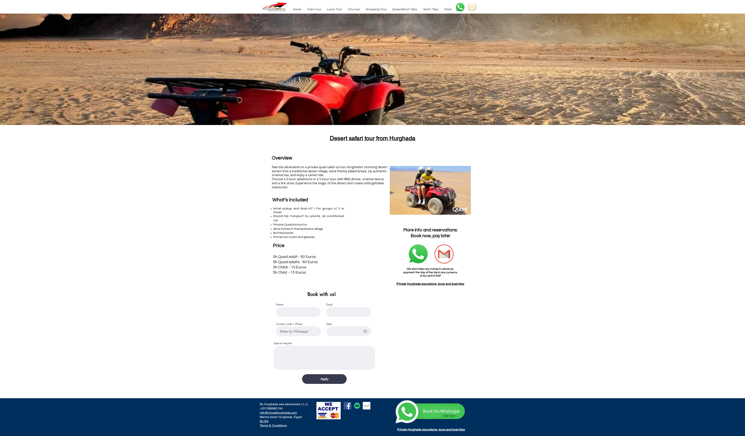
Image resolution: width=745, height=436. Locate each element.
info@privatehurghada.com (278, 412)
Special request (283, 343)
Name (279, 304)
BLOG (264, 421)
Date (329, 324)
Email (329, 304)
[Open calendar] (365, 331)
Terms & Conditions (273, 425)
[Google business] (366, 405)
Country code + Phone (289, 324)
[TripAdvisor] (357, 405)
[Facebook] (347, 405)
